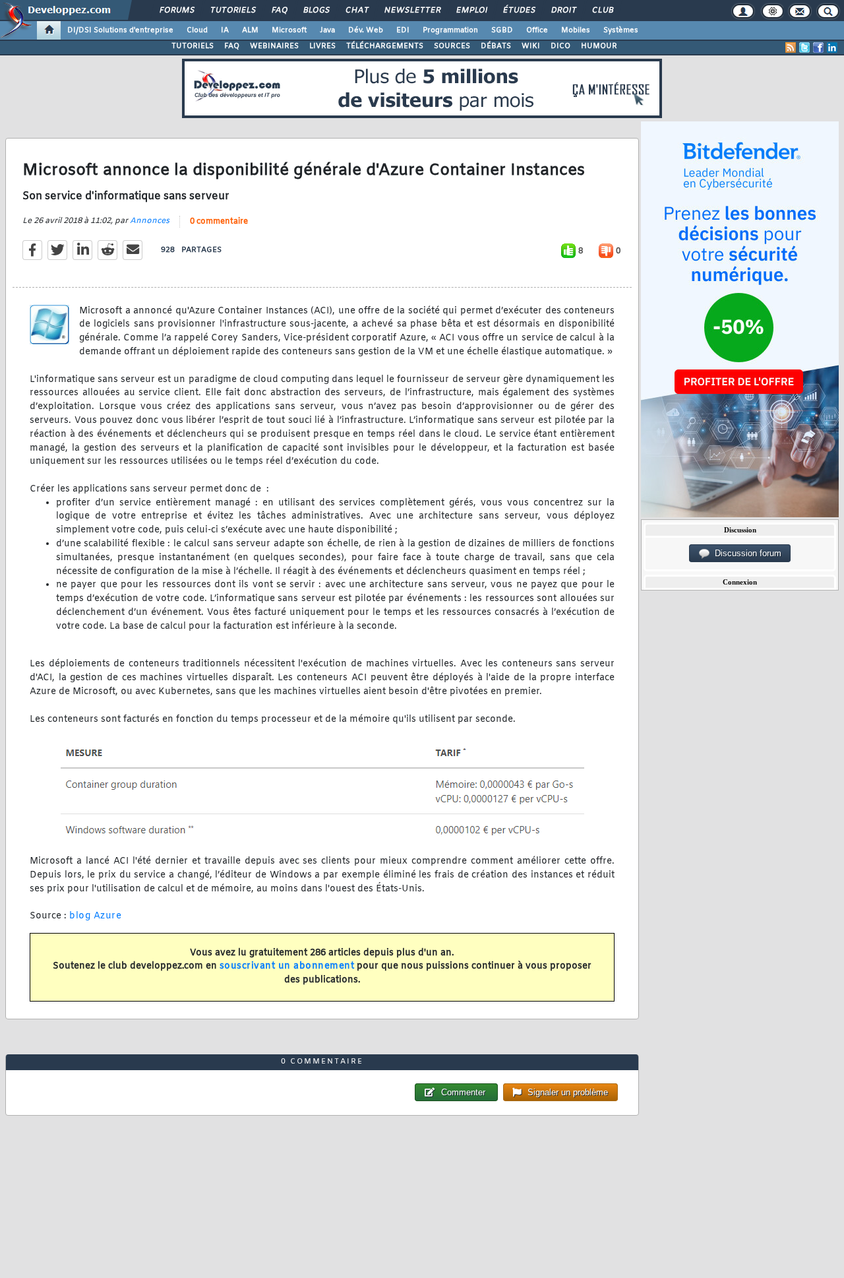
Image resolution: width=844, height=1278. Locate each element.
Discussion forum (745, 553)
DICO (560, 46)
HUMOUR (599, 46)
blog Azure (95, 916)
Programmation (450, 30)
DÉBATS (496, 46)
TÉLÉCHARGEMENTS (384, 46)
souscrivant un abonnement (287, 966)
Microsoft (289, 30)
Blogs (315, 10)
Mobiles (575, 30)
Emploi (471, 10)
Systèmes (620, 30)
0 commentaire (219, 221)
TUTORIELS (192, 46)
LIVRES (322, 46)
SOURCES (452, 46)
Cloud (197, 30)
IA (225, 30)
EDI (402, 30)
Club (602, 10)
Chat (356, 10)
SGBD (502, 30)
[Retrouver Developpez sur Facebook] (818, 47)
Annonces (149, 221)
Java (327, 30)
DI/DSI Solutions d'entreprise (120, 30)
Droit (563, 10)
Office (537, 30)
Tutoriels (232, 10)
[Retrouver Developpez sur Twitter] (804, 47)
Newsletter (411, 10)
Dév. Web (365, 30)
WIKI (531, 46)
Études (518, 10)
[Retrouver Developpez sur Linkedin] (832, 47)
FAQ (279, 10)
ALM (250, 30)
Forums (176, 10)
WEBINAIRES (274, 46)
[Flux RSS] (790, 47)
